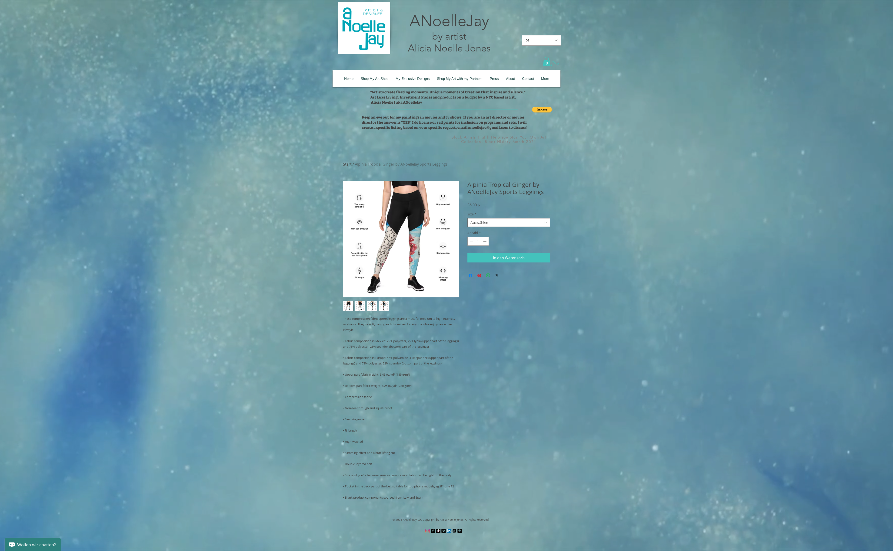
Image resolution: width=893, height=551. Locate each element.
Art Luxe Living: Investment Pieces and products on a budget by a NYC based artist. (443, 97)
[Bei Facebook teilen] (470, 275)
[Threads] (454, 531)
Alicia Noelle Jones (449, 48)
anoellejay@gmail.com (488, 127)
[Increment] (485, 241)
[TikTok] (438, 531)
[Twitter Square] (443, 531)
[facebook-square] (433, 531)
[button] (547, 61)
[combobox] (508, 222)
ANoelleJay (449, 20)
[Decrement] (471, 241)
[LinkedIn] (449, 531)
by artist (449, 36)
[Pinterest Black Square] (459, 531)
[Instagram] (427, 531)
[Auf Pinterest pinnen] (479, 275)
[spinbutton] (478, 241)
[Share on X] (497, 275)
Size (471, 214)
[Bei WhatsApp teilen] (488, 275)
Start (347, 164)
